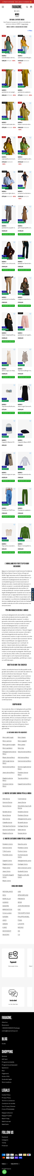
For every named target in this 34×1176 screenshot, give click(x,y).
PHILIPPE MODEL (23, 916)
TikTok (4, 1143)
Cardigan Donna (23, 826)
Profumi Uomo (22, 851)
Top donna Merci (23, 778)
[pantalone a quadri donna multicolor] (9, 214)
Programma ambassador (10, 1065)
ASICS (4, 920)
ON (19, 931)
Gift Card (4, 1059)
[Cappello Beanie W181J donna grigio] (9, 429)
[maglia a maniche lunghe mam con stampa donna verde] (25, 286)
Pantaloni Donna (23, 815)
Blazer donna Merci (9, 757)
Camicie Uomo (7, 847)
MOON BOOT (7, 931)
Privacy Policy (6, 1098)
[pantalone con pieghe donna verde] (9, 78)
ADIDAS (5, 924)
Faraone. (8, 1169)
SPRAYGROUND (23, 895)
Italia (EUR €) (14, 1164)
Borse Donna (7, 815)
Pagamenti (5, 1073)
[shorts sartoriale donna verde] (9, 111)
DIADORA (6, 906)
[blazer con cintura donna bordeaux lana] (9, 250)
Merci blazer (22, 737)
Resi (3, 1071)
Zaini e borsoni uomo (24, 868)
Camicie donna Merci (24, 761)
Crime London (7, 913)
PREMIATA (21, 899)
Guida (4, 1043)
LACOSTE (21, 924)
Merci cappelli (22, 741)
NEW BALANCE (8, 891)
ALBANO (5, 902)
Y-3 (19, 934)
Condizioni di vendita (8, 1103)
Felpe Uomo (6, 868)
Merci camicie (7, 741)
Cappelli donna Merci (24, 784)
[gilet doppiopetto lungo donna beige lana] (25, 214)
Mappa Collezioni (7, 1113)
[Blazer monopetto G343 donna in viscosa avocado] (25, 532)
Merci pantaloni (7, 748)
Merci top (21, 748)
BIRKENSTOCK (7, 909)
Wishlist (4, 1056)
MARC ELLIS (7, 899)
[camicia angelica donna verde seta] (25, 145)
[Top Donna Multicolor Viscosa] (9, 393)
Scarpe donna (22, 833)
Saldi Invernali (6, 1121)
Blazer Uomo (7, 880)
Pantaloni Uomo (23, 847)
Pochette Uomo (8, 855)
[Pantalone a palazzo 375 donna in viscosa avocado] (25, 497)
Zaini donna (6, 819)
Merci (4, 571)
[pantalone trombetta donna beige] (9, 286)
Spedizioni (5, 1068)
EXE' (19, 909)
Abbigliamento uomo (24, 819)
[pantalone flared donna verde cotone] (25, 250)
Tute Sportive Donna (9, 826)
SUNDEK (5, 916)
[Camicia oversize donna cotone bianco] (25, 461)
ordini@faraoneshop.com (10, 1031)
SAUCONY (6, 934)
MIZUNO (20, 927)
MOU (4, 895)
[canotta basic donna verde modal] (9, 44)
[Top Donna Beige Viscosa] (25, 357)
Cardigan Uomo (23, 864)
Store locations (6, 1082)
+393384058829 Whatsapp (11, 1028)
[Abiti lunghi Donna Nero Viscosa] (25, 393)
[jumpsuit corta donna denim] (25, 180)
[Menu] (3, 7)
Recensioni (5, 1025)
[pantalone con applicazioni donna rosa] (25, 321)
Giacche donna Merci (24, 752)
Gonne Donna (7, 806)
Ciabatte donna (7, 822)
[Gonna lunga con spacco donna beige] (9, 461)
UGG (19, 891)
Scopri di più (24, 24)
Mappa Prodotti (7, 1116)
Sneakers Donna (23, 812)
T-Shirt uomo (7, 851)
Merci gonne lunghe (9, 744)
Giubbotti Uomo (23, 871)
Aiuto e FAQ (5, 1076)
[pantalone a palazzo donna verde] (25, 78)
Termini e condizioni (8, 1100)
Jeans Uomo (6, 871)
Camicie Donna (7, 802)
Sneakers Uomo (8, 844)
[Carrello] (31, 7)
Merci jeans (21, 744)
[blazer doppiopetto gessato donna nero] (9, 321)
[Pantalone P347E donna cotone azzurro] (9, 497)
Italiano (4, 1164)
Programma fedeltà (8, 1062)
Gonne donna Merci (9, 767)
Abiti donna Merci (23, 757)
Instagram (5, 1140)
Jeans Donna (22, 802)
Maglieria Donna (8, 833)
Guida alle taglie (7, 1079)
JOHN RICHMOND (24, 906)
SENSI (20, 902)
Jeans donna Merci (9, 772)
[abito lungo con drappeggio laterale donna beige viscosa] (9, 357)
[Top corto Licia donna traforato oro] (9, 532)
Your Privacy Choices (8, 1106)
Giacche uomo (22, 844)
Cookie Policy (6, 1095)
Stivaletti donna (23, 822)
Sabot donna (22, 829)
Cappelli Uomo (7, 860)
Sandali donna (7, 812)
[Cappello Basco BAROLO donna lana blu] (25, 429)
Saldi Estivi (5, 1124)
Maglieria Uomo (8, 864)
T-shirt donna (22, 799)
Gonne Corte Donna (9, 829)
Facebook (5, 1137)
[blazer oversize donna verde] (25, 111)
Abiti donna (6, 799)
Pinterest (5, 1145)
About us (5, 1022)
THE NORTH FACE (24, 913)
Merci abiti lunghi (8, 737)
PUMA (20, 920)
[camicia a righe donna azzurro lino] (9, 180)
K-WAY (5, 927)
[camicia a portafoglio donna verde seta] (25, 44)
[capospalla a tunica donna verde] (9, 145)
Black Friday (5, 1118)
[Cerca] (27, 7)
